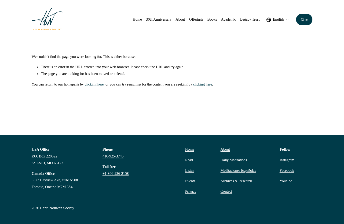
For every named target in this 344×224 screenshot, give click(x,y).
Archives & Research (236, 181)
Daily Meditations (233, 160)
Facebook (287, 170)
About (225, 149)
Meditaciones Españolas (238, 170)
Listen (189, 170)
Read (189, 160)
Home (137, 19)
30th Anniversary (159, 19)
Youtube (286, 181)
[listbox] (277, 19)
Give (304, 19)
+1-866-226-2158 (115, 173)
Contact (226, 191)
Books (212, 19)
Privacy (190, 191)
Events (190, 181)
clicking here (94, 84)
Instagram (287, 160)
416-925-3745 (113, 156)
